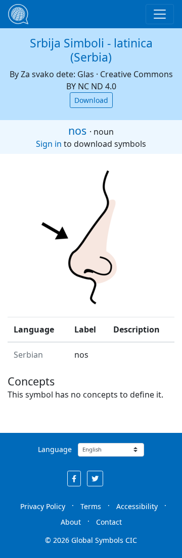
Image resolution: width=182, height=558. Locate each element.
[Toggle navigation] (160, 14)
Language (55, 449)
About (71, 522)
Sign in (49, 143)
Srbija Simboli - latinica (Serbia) (91, 50)
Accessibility (137, 506)
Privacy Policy (42, 506)
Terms (90, 506)
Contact (109, 522)
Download (91, 100)
